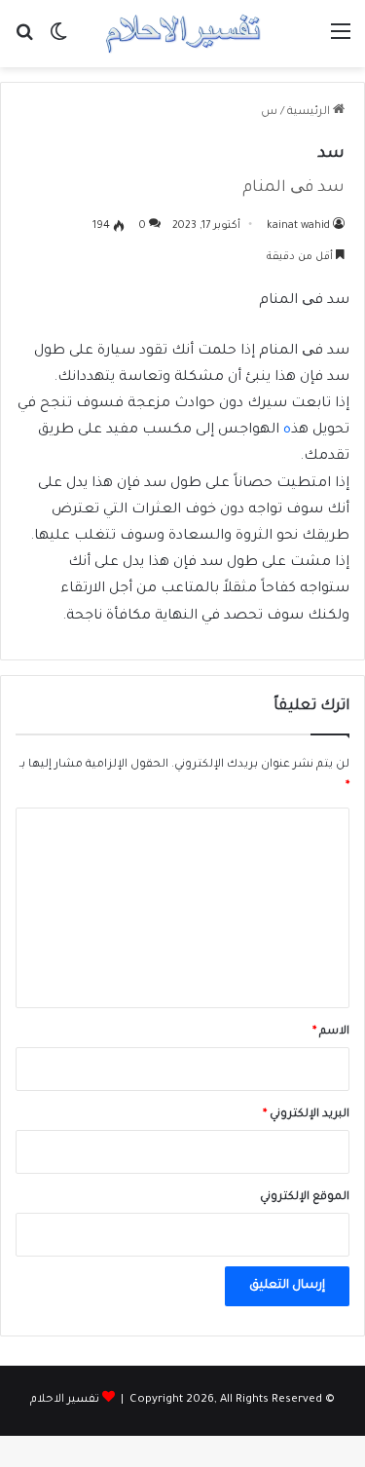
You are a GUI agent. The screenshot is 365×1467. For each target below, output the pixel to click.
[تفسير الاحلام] (183, 34)
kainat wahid (298, 226)
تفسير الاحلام (64, 1400)
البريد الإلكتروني (306, 1115)
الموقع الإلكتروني (304, 1197)
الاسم (330, 1032)
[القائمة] (340, 41)
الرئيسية (310, 112)
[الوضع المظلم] (58, 41)
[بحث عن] (24, 41)
